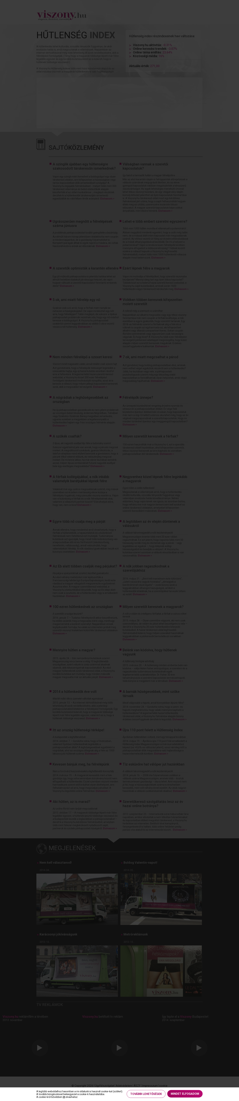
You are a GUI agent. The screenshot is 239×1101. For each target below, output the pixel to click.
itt (64, 1097)
